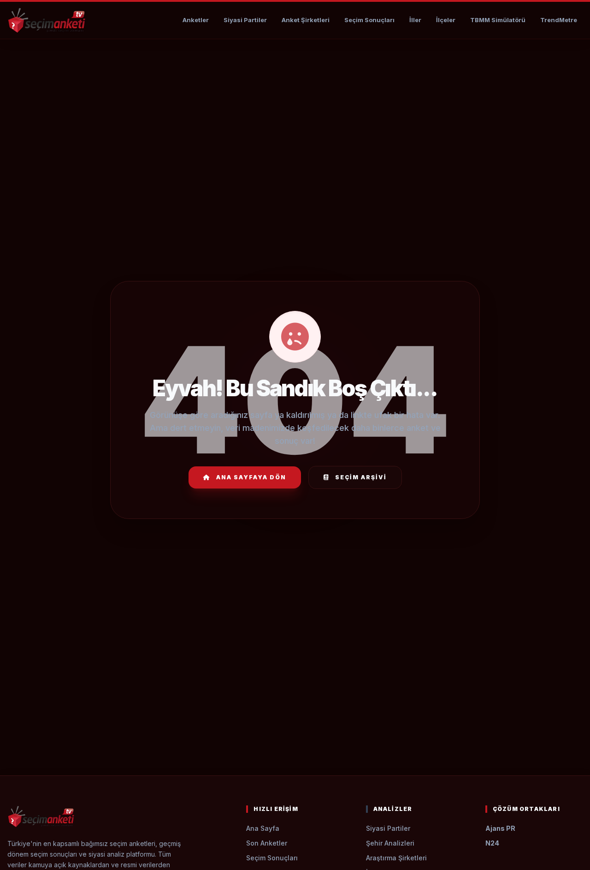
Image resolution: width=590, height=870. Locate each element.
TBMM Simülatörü (497, 20)
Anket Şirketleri (306, 20)
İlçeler (445, 20)
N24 (492, 843)
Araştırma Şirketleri (396, 858)
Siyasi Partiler (245, 20)
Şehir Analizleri (390, 843)
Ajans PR (500, 828)
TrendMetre (558, 20)
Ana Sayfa (262, 828)
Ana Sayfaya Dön (251, 477)
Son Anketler (266, 843)
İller (415, 20)
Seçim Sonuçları (369, 20)
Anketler (196, 20)
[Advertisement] (295, 67)
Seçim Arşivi (361, 477)
